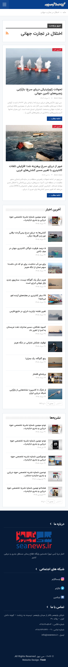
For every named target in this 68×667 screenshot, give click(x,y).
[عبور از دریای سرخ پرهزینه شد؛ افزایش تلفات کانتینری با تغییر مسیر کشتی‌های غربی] (34, 143)
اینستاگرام (56, 579)
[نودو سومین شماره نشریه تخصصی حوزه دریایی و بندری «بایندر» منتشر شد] (55, 221)
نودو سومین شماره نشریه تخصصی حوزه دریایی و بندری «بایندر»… (27, 218)
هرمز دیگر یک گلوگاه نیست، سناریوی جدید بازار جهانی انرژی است (26, 281)
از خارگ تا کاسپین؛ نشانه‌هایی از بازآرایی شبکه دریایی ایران (28, 391)
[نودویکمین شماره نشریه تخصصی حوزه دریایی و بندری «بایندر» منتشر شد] (55, 460)
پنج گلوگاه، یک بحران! (35, 359)
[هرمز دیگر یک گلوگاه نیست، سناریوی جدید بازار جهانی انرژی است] (55, 284)
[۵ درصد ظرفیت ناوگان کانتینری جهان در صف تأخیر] (55, 252)
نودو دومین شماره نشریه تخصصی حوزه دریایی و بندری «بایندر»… (28, 442)
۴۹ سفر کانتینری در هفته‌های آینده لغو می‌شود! (28, 297)
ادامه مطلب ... (54, 118)
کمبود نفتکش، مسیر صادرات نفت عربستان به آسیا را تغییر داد (26, 328)
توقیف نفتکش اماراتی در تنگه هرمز (30, 343)
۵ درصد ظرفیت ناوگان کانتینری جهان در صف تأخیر (27, 250)
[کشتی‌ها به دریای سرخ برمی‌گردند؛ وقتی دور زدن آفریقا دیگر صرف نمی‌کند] (55, 236)
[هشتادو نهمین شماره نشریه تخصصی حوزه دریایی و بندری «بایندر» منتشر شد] (55, 492)
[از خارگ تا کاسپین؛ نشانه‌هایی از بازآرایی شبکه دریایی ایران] (55, 394)
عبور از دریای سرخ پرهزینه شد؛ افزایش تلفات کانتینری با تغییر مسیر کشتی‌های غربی (35, 168)
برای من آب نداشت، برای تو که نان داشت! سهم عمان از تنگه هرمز (27, 265)
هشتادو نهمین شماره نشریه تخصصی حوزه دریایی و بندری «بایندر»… (26, 489)
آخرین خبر (57, 49)
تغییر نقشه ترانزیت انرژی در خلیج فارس (28, 311)
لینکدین (57, 597)
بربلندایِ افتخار (39, 374)
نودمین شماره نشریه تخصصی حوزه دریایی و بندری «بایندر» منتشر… (26, 474)
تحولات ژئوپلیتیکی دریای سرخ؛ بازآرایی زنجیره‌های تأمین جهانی (39, 91)
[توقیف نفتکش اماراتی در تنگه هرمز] (55, 346)
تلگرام (58, 588)
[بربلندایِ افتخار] (55, 378)
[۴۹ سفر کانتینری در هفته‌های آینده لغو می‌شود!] (55, 299)
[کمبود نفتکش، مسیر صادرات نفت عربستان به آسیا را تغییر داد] (55, 331)
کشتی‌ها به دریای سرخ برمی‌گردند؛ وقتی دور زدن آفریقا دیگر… (27, 234)
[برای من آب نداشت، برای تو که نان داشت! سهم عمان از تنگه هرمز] (55, 268)
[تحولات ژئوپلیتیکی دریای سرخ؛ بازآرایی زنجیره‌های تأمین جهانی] (34, 66)
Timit (43, 660)
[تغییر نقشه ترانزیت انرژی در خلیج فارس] (55, 315)
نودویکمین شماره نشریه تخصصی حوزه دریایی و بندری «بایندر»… (28, 458)
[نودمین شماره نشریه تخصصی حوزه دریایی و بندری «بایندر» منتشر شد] (55, 476)
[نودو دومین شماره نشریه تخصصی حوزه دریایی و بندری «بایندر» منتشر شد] (55, 444)
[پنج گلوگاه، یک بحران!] (55, 362)
